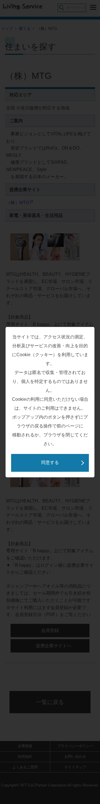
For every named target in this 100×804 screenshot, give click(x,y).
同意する (50, 462)
